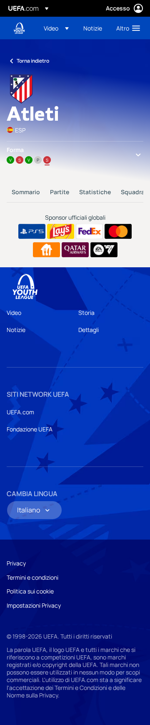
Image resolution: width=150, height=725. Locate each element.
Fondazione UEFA (29, 429)
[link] (93, 28)
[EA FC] (104, 249)
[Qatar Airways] (75, 249)
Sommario (26, 192)
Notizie (16, 330)
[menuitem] (56, 28)
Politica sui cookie (30, 591)
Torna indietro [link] (33, 60)
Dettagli (88, 330)
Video (14, 313)
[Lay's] (60, 231)
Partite (59, 192)
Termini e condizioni (32, 577)
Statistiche (95, 192)
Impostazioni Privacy (34, 605)
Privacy (16, 563)
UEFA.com (20, 412)
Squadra (133, 192)
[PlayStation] (31, 231)
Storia (86, 313)
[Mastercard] (118, 231)
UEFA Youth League (19, 28)
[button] (56, 28)
